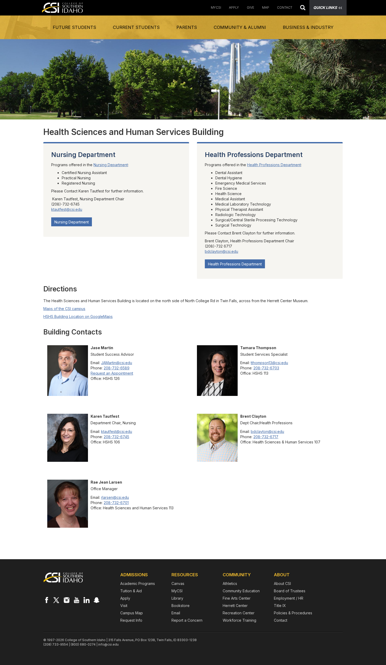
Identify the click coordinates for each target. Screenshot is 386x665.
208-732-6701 (116, 502)
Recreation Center (238, 613)
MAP (265, 7)
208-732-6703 (266, 368)
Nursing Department (110, 165)
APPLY (234, 7)
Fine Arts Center (237, 598)
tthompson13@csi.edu (269, 362)
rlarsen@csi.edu (115, 497)
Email (175, 613)
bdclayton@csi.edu (221, 251)
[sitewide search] (302, 8)
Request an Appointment (112, 373)
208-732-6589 (116, 368)
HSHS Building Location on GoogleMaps (78, 316)
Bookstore (180, 605)
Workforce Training (239, 620)
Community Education (241, 591)
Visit (123, 605)
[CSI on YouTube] (76, 600)
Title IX (280, 605)
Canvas (177, 583)
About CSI (282, 583)
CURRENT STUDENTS (136, 27)
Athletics (230, 583)
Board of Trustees (289, 591)
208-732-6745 (116, 436)
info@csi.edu (108, 644)
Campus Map (131, 613)
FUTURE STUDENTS (74, 27)
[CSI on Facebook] (46, 600)
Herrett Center (235, 605)
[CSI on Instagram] (66, 600)
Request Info (131, 620)
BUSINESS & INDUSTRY (308, 27)
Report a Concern (186, 620)
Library (177, 598)
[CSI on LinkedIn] (86, 600)
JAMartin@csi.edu (116, 362)
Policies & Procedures (293, 613)
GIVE (250, 7)
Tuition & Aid (131, 591)
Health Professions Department (274, 165)
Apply (125, 598)
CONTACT (284, 7)
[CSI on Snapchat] (96, 600)
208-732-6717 (265, 436)
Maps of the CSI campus (64, 308)
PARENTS (186, 27)
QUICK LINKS (325, 7)
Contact (280, 620)
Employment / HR (288, 598)
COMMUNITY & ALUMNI (240, 27)
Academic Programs (137, 583)
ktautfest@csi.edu (66, 209)
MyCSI (216, 7)
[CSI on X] (56, 600)
